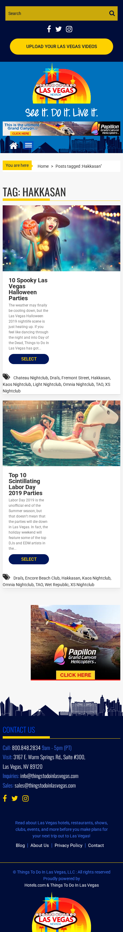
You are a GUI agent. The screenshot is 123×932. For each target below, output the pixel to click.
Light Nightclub (47, 384)
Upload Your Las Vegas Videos (61, 46)
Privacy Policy (68, 845)
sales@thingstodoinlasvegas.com (45, 785)
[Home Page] (13, 144)
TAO (99, 384)
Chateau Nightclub (30, 377)
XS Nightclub (82, 584)
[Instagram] (70, 30)
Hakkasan (100, 377)
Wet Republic (57, 584)
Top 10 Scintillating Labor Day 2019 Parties (25, 484)
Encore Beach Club (42, 578)
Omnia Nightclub (78, 384)
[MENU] (28, 145)
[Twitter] (60, 30)
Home (43, 166)
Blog (20, 845)
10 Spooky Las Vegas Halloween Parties (28, 289)
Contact (96, 845)
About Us (39, 845)
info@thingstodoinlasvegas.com (49, 776)
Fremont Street (75, 377)
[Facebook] (51, 30)
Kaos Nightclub (17, 384)
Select (29, 359)
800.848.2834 (26, 747)
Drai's (55, 377)
